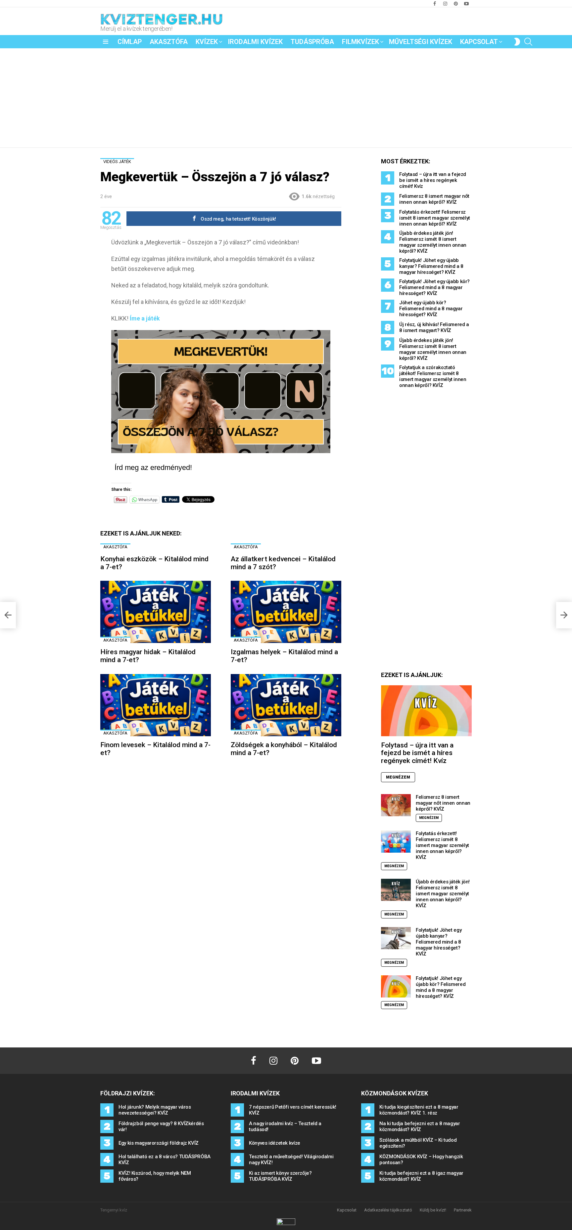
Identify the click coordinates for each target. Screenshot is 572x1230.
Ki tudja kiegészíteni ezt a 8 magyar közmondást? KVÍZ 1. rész (418, 1110)
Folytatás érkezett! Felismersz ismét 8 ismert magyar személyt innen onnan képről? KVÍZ (434, 218)
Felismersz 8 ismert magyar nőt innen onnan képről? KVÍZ (434, 199)
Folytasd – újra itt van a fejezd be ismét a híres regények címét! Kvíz (432, 180)
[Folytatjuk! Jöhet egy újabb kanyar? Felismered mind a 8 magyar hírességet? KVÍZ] (396, 938)
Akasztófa (169, 42)
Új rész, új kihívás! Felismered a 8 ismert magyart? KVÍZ (434, 327)
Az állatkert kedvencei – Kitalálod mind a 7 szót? (283, 563)
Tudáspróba (312, 42)
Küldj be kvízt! (433, 1210)
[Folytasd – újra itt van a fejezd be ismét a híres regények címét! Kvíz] (426, 710)
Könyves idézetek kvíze (274, 1143)
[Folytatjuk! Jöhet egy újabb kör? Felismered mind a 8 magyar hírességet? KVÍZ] (396, 986)
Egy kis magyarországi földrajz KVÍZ (159, 1143)
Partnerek (463, 1210)
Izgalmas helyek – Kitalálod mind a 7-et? (284, 656)
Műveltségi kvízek (420, 42)
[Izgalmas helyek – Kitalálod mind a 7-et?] (286, 612)
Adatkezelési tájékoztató (388, 1210)
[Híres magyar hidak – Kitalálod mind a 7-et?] (155, 612)
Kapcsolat (479, 42)
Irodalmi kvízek (255, 42)
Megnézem (398, 777)
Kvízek (207, 42)
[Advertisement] (286, 98)
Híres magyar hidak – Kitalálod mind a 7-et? (148, 656)
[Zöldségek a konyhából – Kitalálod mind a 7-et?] (286, 705)
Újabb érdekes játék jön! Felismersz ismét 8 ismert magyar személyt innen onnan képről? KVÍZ (432, 242)
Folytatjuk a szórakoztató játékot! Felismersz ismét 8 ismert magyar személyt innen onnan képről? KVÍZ (432, 376)
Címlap (130, 42)
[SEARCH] (528, 41)
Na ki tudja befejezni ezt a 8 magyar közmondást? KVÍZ (419, 1126)
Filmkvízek (360, 42)
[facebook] (253, 1060)
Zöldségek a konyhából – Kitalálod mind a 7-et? (284, 749)
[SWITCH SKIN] (517, 41)
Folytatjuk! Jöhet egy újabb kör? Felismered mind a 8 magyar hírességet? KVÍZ (434, 287)
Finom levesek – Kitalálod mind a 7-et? (155, 749)
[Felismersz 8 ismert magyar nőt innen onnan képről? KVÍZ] (396, 805)
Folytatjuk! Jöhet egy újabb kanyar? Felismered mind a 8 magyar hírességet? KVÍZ (431, 266)
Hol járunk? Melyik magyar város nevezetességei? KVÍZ (155, 1110)
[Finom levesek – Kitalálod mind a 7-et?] (155, 705)
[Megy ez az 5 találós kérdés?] (8, 615)
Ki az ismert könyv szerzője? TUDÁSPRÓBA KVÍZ (280, 1176)
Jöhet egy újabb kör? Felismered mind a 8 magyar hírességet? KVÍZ (430, 309)
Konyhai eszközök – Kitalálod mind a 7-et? (154, 563)
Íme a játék (145, 318)
